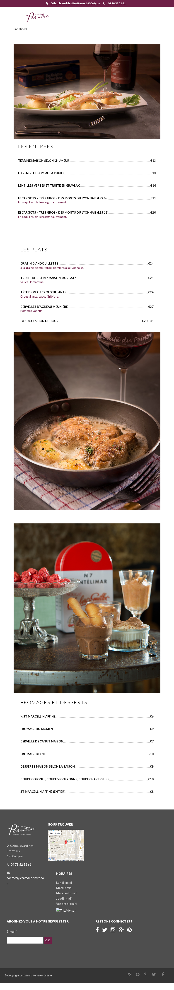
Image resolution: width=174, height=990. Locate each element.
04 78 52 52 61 (117, 3)
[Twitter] (104, 929)
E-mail (12, 931)
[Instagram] (113, 929)
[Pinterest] (129, 929)
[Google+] (121, 929)
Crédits (48, 975)
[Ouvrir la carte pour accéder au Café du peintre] (66, 860)
